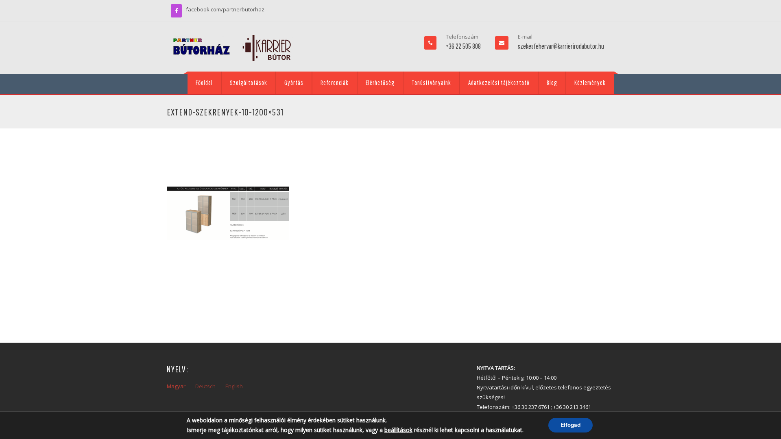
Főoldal (204, 82)
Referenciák (335, 82)
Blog (552, 82)
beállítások (398, 430)
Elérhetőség (380, 82)
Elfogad (570, 425)
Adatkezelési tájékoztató (499, 82)
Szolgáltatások (248, 82)
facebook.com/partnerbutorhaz (225, 9)
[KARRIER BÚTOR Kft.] (232, 48)
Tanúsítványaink (431, 82)
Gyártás (293, 82)
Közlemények (590, 82)
